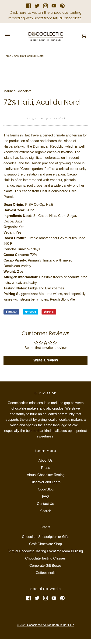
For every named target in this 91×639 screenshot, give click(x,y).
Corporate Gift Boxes (45, 565)
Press (45, 468)
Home (7, 56)
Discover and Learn (45, 482)
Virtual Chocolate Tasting (45, 475)
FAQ (45, 496)
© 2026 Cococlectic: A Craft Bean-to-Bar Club (45, 625)
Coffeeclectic (46, 573)
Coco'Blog (45, 489)
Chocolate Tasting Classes (45, 558)
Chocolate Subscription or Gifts (45, 537)
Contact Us (45, 504)
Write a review (45, 360)
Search (45, 511)
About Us (45, 460)
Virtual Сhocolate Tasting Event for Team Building (45, 551)
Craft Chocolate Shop (45, 544)
